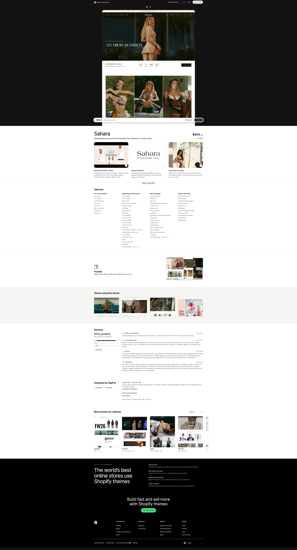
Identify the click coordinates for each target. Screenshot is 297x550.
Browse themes (173, 2)
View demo (188, 120)
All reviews (98, 350)
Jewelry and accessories (123, 532)
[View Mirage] (184, 269)
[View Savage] (175, 269)
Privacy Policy (110, 543)
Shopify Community (165, 532)
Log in (189, 2)
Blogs (161, 535)
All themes (109, 387)
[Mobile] (150, 7)
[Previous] (198, 293)
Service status (186, 535)
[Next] (201, 293)
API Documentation (165, 528)
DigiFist (201, 138)
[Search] (184, 2)
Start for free (198, 2)
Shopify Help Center (166, 525)
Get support (98, 387)
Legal (183, 532)
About (184, 525)
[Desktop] (147, 7)
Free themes (141, 528)
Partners (184, 528)
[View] (106, 307)
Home (117, 535)
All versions (133, 389)
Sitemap (135, 543)
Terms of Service (99, 543)
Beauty (118, 528)
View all (192, 412)
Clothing (118, 525)
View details (125, 389)
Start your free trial (148, 510)
